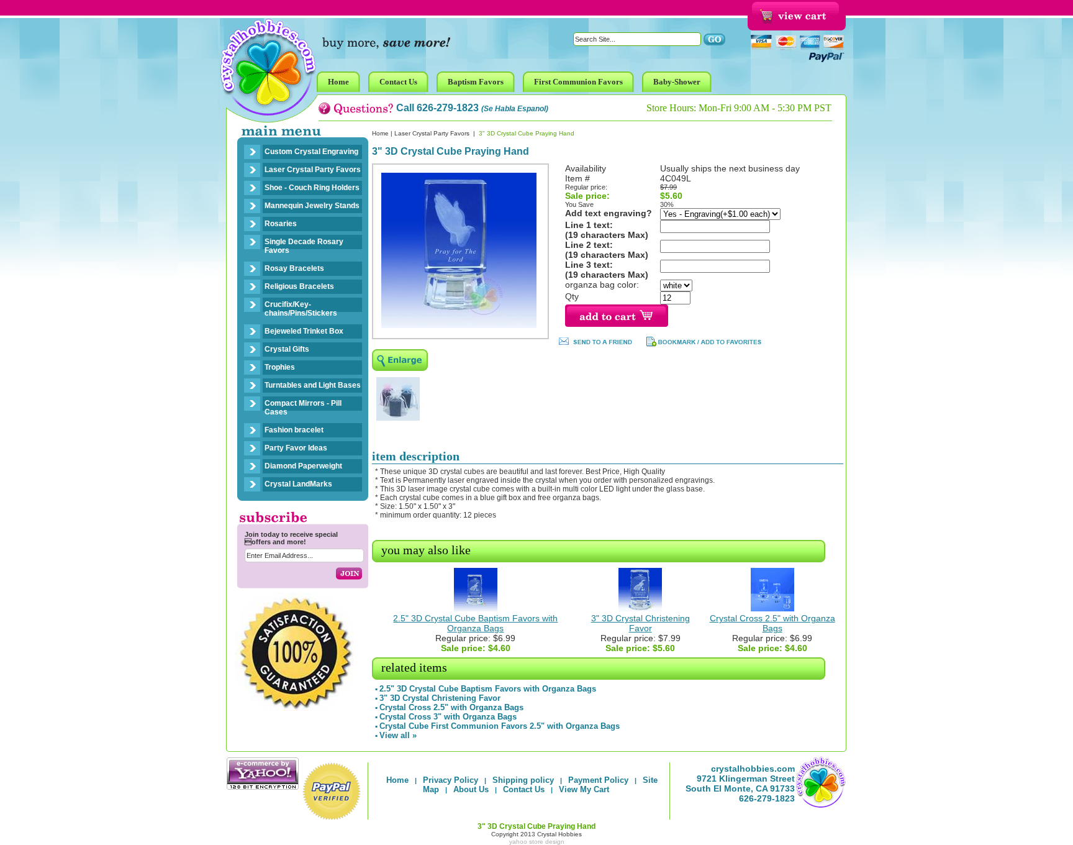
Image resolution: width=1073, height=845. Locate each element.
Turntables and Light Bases (313, 385)
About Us (471, 789)
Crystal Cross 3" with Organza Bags (448, 716)
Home (380, 133)
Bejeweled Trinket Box (304, 331)
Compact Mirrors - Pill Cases (303, 407)
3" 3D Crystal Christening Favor (640, 623)
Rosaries (281, 223)
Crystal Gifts (287, 349)
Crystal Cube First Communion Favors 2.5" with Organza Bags (499, 726)
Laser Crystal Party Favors (313, 169)
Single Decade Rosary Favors (304, 246)
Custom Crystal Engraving (311, 151)
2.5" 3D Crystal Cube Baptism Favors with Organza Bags (475, 623)
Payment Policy (598, 780)
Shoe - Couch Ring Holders (312, 187)
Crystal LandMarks (298, 484)
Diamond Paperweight (303, 466)
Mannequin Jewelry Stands (312, 205)
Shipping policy (523, 780)
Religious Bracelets (299, 286)
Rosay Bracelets (294, 268)
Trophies (280, 367)
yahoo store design (536, 841)
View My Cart (584, 789)
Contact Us (524, 789)
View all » (398, 735)
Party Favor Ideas (296, 448)
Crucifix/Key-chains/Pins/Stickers (301, 308)
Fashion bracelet (294, 430)
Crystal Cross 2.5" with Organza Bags (772, 623)
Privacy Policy (450, 780)
